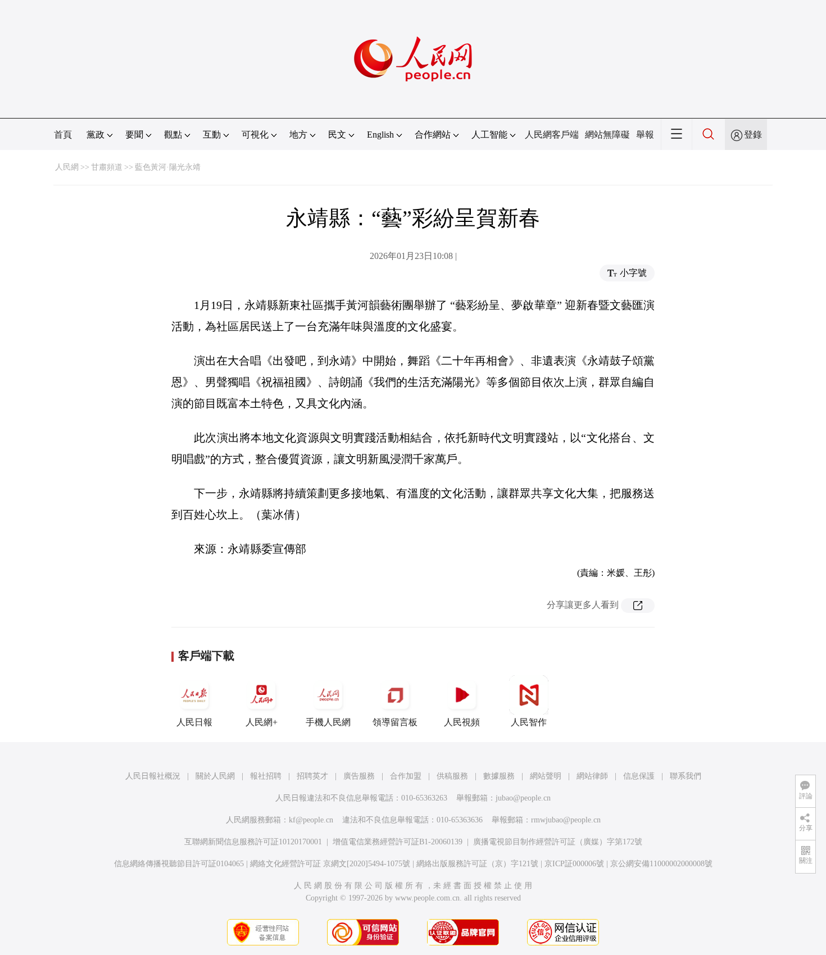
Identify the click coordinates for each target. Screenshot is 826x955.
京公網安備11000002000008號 (661, 864)
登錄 (753, 134)
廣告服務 (359, 776)
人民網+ (262, 722)
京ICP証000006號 (574, 864)
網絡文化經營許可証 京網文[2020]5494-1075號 (330, 864)
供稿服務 (452, 776)
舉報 (645, 134)
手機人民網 (328, 722)
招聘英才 (312, 776)
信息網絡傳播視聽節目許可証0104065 (179, 864)
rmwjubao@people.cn (566, 820)
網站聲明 (545, 776)
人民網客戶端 (552, 134)
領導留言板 (395, 722)
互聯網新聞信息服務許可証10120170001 (253, 842)
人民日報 (194, 722)
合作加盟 (405, 776)
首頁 (63, 134)
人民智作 (529, 722)
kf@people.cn (311, 820)
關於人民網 (215, 776)
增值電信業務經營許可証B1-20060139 (397, 842)
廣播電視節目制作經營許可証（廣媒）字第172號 (557, 842)
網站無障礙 (607, 134)
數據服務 (499, 776)
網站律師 (592, 776)
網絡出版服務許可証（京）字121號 (477, 864)
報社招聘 (266, 776)
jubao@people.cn (523, 798)
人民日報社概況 (152, 776)
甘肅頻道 (106, 167)
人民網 (67, 167)
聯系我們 (685, 776)
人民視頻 (462, 722)
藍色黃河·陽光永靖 (168, 167)
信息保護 (639, 776)
